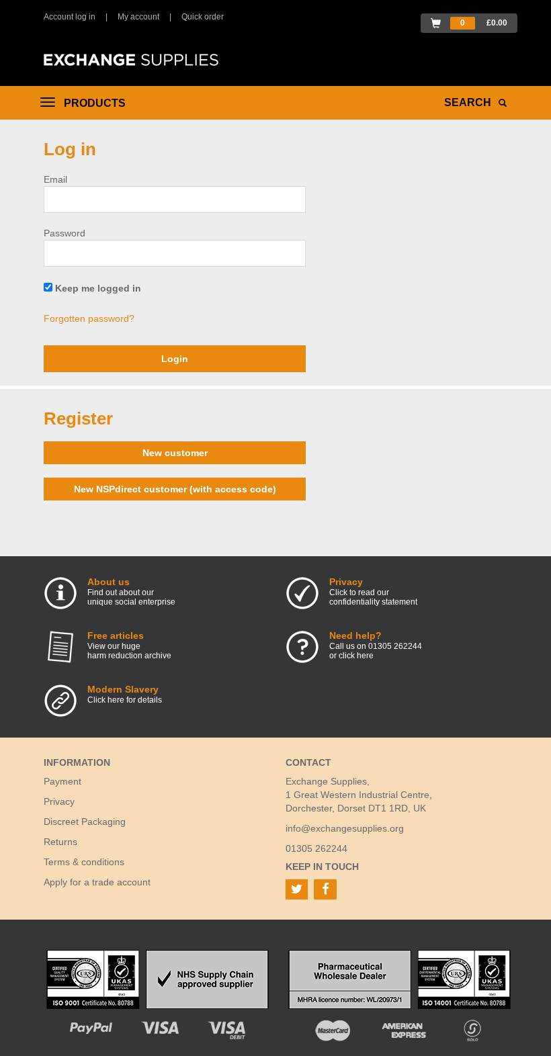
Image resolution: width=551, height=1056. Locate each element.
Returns (60, 841)
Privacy (59, 801)
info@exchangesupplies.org (345, 828)
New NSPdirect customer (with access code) (175, 489)
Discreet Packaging (85, 821)
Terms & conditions (84, 861)
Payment (62, 781)
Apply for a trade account (97, 882)
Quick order (202, 16)
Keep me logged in (96, 288)
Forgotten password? (89, 318)
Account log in (69, 16)
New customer (175, 452)
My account (138, 16)
